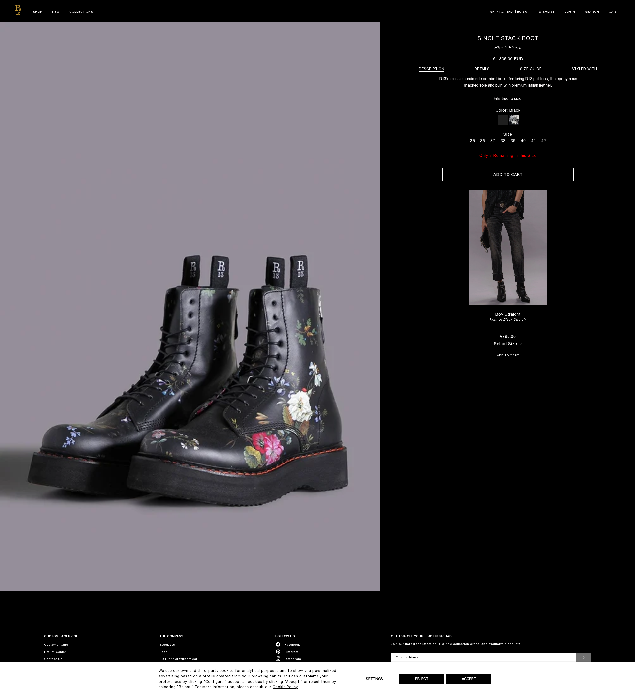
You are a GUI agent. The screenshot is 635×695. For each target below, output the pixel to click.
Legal (164, 652)
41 (533, 140)
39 (513, 140)
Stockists (167, 644)
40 (523, 140)
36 (482, 140)
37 (492, 140)
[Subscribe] (583, 657)
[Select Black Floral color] (514, 120)
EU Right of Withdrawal (178, 659)
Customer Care (56, 644)
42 (543, 140)
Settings (374, 679)
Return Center (55, 652)
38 (503, 140)
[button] (592, 12)
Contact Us (53, 659)
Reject (421, 679)
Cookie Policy (285, 687)
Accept (469, 679)
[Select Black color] (503, 120)
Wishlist (547, 11)
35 (472, 140)
